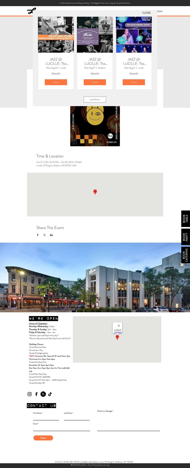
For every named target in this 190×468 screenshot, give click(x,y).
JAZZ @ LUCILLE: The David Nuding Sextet (133, 61)
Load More (95, 99)
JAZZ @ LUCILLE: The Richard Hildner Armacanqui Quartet (56, 61)
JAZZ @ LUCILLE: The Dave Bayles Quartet (94, 61)
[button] (146, 13)
